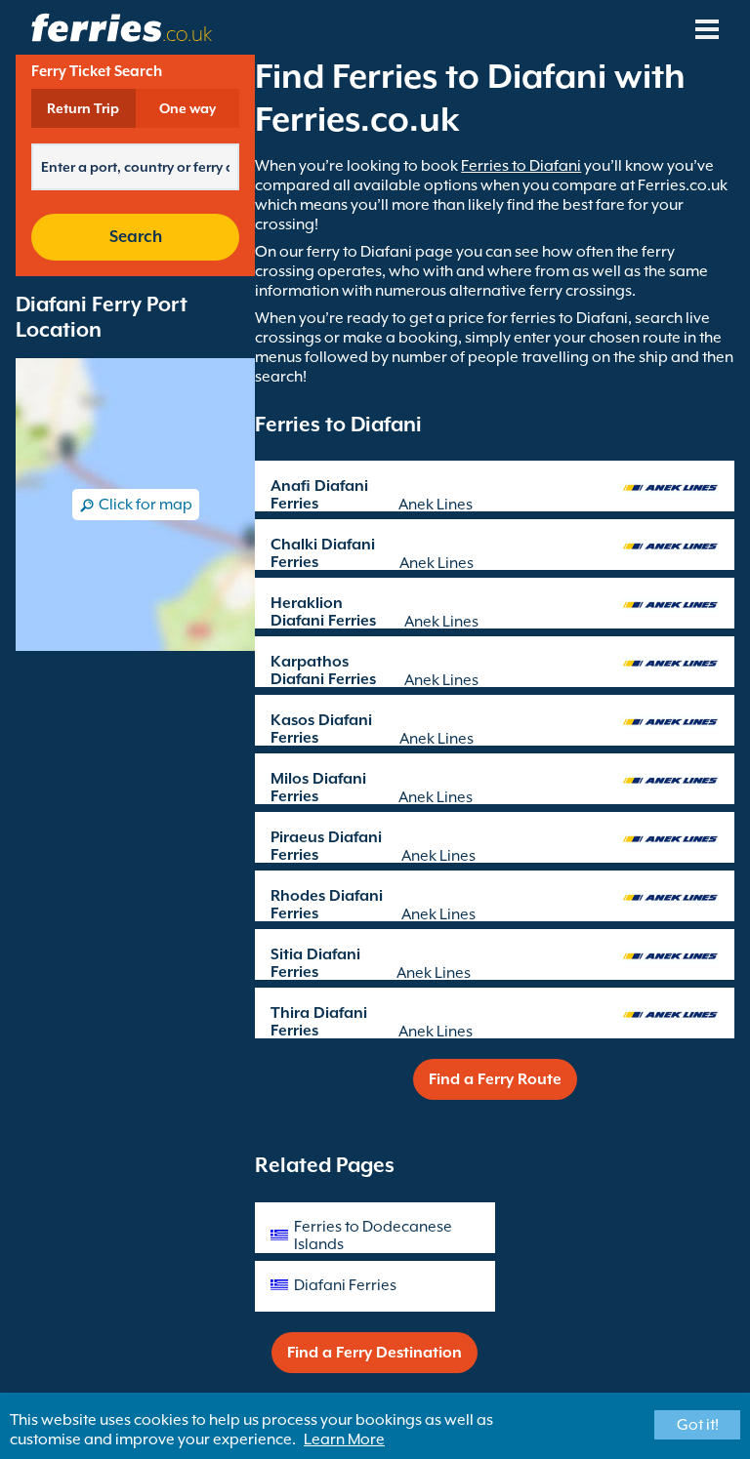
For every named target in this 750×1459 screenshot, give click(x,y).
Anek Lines (435, 504)
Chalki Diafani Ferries (323, 553)
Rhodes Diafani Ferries (327, 904)
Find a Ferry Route (495, 1079)
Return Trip (83, 108)
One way (187, 108)
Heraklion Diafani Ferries (323, 611)
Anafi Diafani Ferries (319, 494)
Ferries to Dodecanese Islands (373, 1235)
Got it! (698, 1425)
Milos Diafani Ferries (318, 787)
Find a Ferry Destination (374, 1352)
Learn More (344, 1439)
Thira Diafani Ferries (319, 1021)
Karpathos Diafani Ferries (323, 670)
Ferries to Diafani (521, 166)
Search (135, 236)
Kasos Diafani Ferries (321, 729)
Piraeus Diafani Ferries (326, 846)
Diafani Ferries (345, 1285)
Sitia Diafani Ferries (315, 963)
